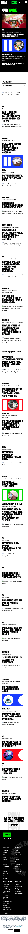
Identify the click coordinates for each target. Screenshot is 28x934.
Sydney (5, 878)
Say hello (7, 835)
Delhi (4, 855)
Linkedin (8, 838)
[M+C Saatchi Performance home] (4, 2)
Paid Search (6, 884)
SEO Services (6, 907)
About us (17, 852)
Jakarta (5, 859)
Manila (4, 868)
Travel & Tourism (19, 893)
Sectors (17, 857)
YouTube (10, 838)
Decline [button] (17, 931)
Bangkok (5, 852)
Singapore (5, 875)
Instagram (4, 838)
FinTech (17, 884)
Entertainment (18, 891)
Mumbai (5, 871)
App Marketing (6, 895)
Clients (17, 859)
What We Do (18, 855)
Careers (17, 862)
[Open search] (20, 2)
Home (16, 850)
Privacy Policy (18, 871)
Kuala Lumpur (6, 862)
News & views (18, 864)
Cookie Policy (10, 923)
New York (5, 873)
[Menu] (26, 2)
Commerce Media (7, 901)
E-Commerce (18, 886)
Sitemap (17, 868)
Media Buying (6, 889)
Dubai (4, 857)
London (5, 864)
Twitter (6, 838)
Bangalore (5, 850)
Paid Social (5, 886)
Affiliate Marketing (7, 909)
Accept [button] (10, 931)
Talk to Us (17, 866)
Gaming (17, 889)
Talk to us (14, 2)
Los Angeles (6, 866)
